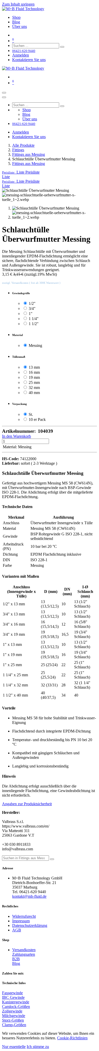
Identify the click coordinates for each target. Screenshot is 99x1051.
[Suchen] (62, 47)
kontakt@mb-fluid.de (29, 896)
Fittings (18, 150)
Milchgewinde (13, 1016)
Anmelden (20, 55)
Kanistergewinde (15, 1002)
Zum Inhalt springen (18, 4)
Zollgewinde (12, 1011)
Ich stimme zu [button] (38, 1046)
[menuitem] (16, 17)
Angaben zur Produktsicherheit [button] (27, 804)
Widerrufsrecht (24, 916)
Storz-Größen (13, 1020)
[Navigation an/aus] (4, 92)
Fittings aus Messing (28, 154)
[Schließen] (4, 97)
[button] (21, 172)
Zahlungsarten (23, 954)
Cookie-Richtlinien (72, 1038)
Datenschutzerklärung (29, 925)
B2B (16, 959)
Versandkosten (24, 950)
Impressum (21, 921)
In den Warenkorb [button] (16, 436)
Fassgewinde (12, 993)
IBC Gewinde (13, 997)
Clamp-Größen (14, 1025)
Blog (16, 963)
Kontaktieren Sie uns (29, 60)
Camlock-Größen (16, 1006)
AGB (16, 930)
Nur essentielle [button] (14, 1046)
